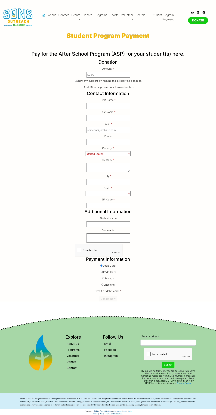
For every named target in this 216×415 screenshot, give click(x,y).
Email (107, 343)
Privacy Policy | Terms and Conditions (108, 414)
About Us (73, 343)
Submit (168, 364)
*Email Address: (149, 336)
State (108, 188)
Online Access (100, 411)
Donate (87, 15)
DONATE (198, 20)
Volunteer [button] (127, 15)
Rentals (140, 15)
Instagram (111, 355)
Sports (114, 15)
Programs (101, 15)
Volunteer (73, 355)
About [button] (52, 15)
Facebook (110, 349)
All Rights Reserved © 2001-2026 (119, 411)
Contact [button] (63, 15)
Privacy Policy (183, 383)
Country (108, 148)
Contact (72, 367)
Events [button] (75, 15)
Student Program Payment (163, 17)
